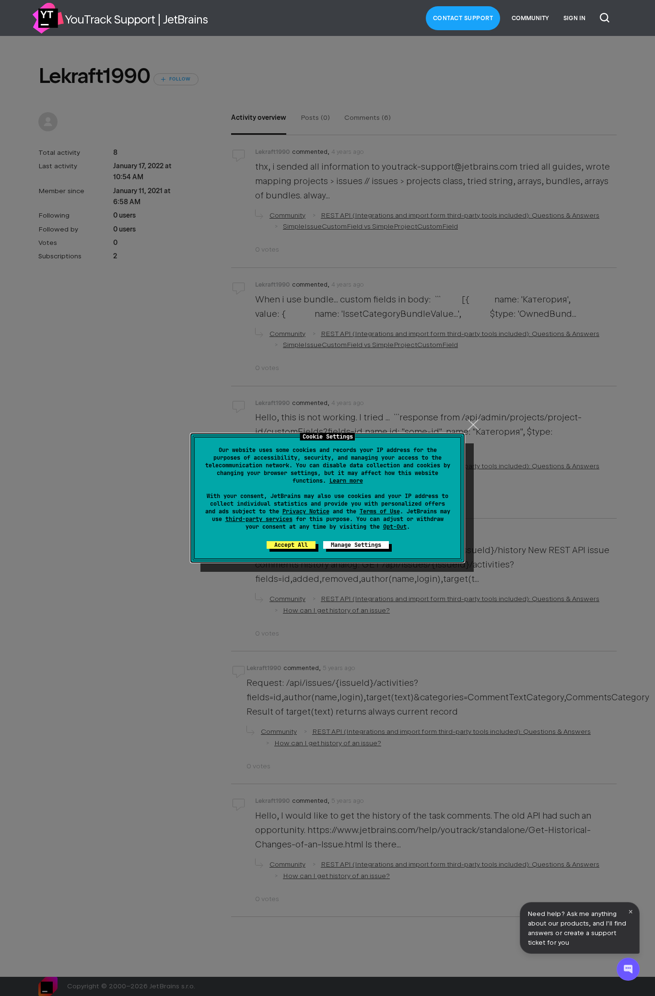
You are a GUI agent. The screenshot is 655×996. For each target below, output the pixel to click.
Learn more (346, 481)
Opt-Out (395, 527)
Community (530, 18)
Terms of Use (380, 511)
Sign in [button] (574, 18)
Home (48, 18)
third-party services (258, 519)
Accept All (291, 545)
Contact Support (463, 18)
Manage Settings (356, 545)
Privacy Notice (305, 511)
